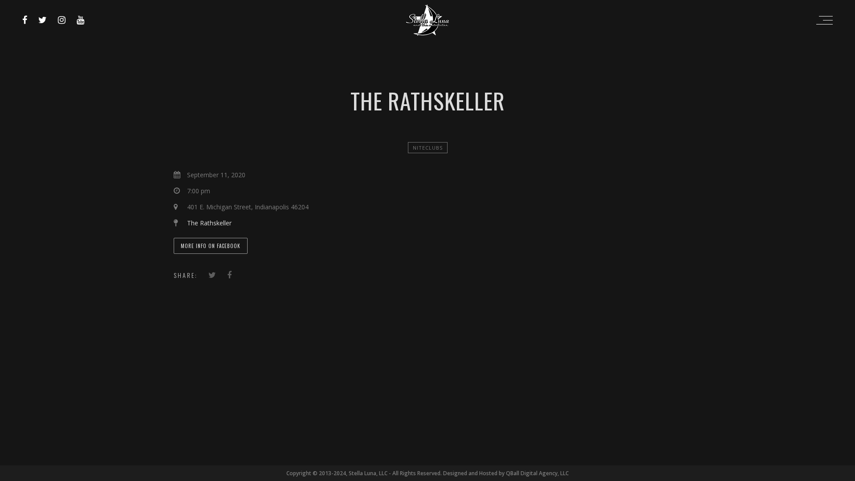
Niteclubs (428, 147)
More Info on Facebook (210, 245)
